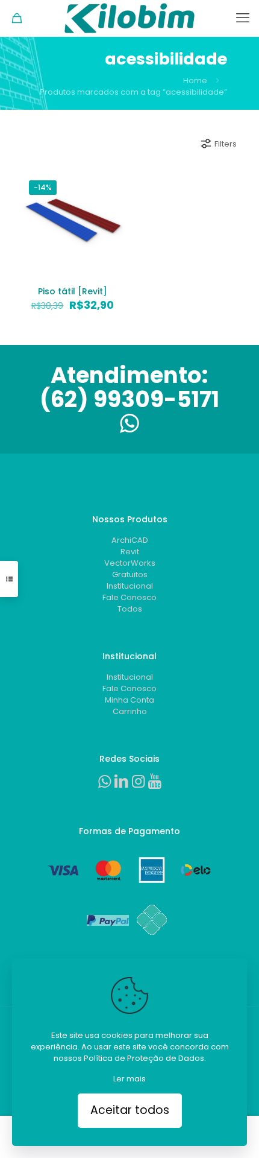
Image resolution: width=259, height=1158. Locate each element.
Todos (129, 609)
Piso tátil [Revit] (72, 291)
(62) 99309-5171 (129, 399)
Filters (225, 144)
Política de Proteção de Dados (144, 1058)
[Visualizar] (111, 237)
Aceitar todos (129, 1110)
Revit (129, 551)
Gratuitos (130, 574)
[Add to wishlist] (111, 220)
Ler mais (129, 1078)
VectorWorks (129, 563)
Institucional (130, 586)
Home (195, 80)
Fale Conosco (129, 597)
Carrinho (130, 711)
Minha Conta (129, 700)
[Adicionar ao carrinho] (111, 185)
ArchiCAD (129, 540)
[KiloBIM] (129, 18)
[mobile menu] (242, 18)
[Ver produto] (111, 202)
